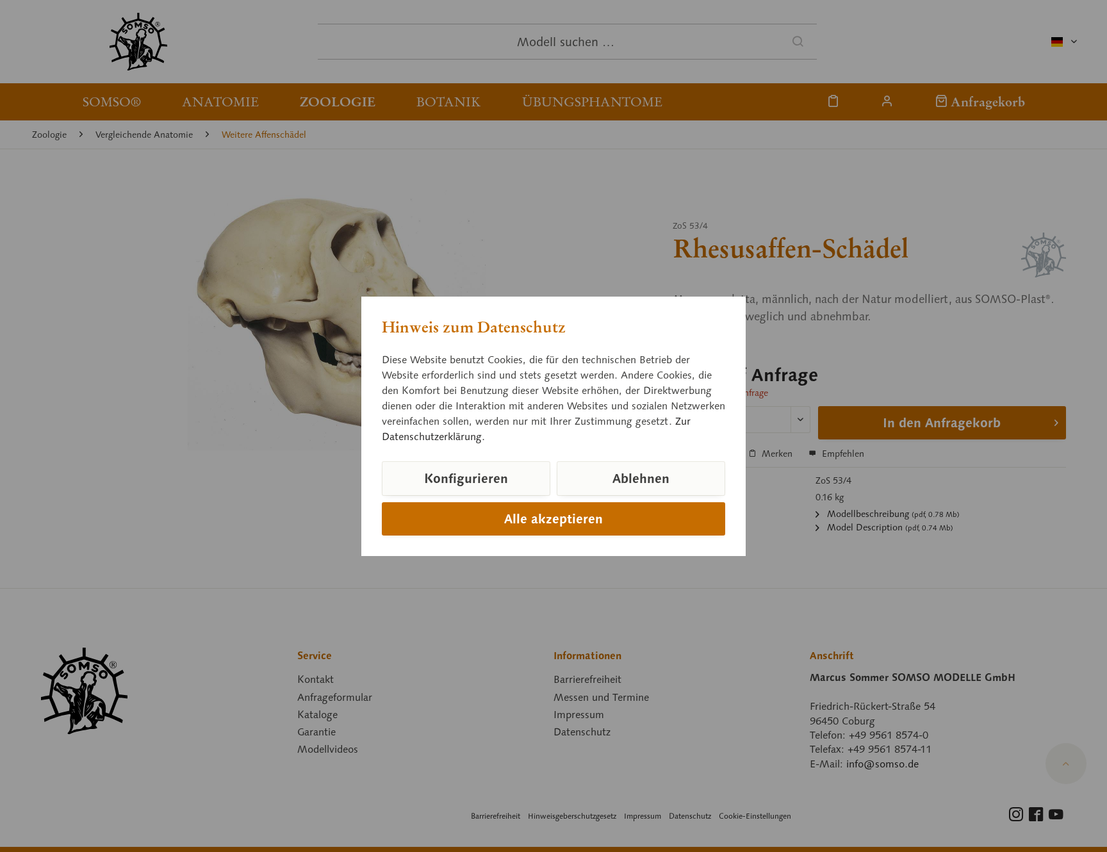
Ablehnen (640, 478)
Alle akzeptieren (553, 519)
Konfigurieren (466, 478)
